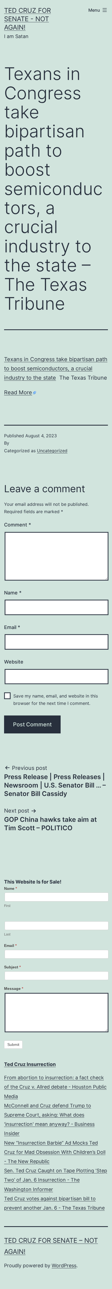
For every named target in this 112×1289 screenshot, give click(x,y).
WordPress (64, 1265)
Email (12, 627)
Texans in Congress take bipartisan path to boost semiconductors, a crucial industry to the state (55, 368)
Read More (18, 392)
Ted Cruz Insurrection (30, 1064)
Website (13, 662)
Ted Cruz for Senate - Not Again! (27, 19)
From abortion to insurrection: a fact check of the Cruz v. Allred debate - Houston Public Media (55, 1087)
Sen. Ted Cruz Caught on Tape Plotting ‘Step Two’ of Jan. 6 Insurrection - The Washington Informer (55, 1180)
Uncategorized (52, 450)
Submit (13, 1044)
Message (13, 988)
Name (12, 593)
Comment (17, 525)
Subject (12, 967)
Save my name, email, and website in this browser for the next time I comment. (55, 699)
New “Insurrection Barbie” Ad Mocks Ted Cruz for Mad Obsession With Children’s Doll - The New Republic (54, 1152)
